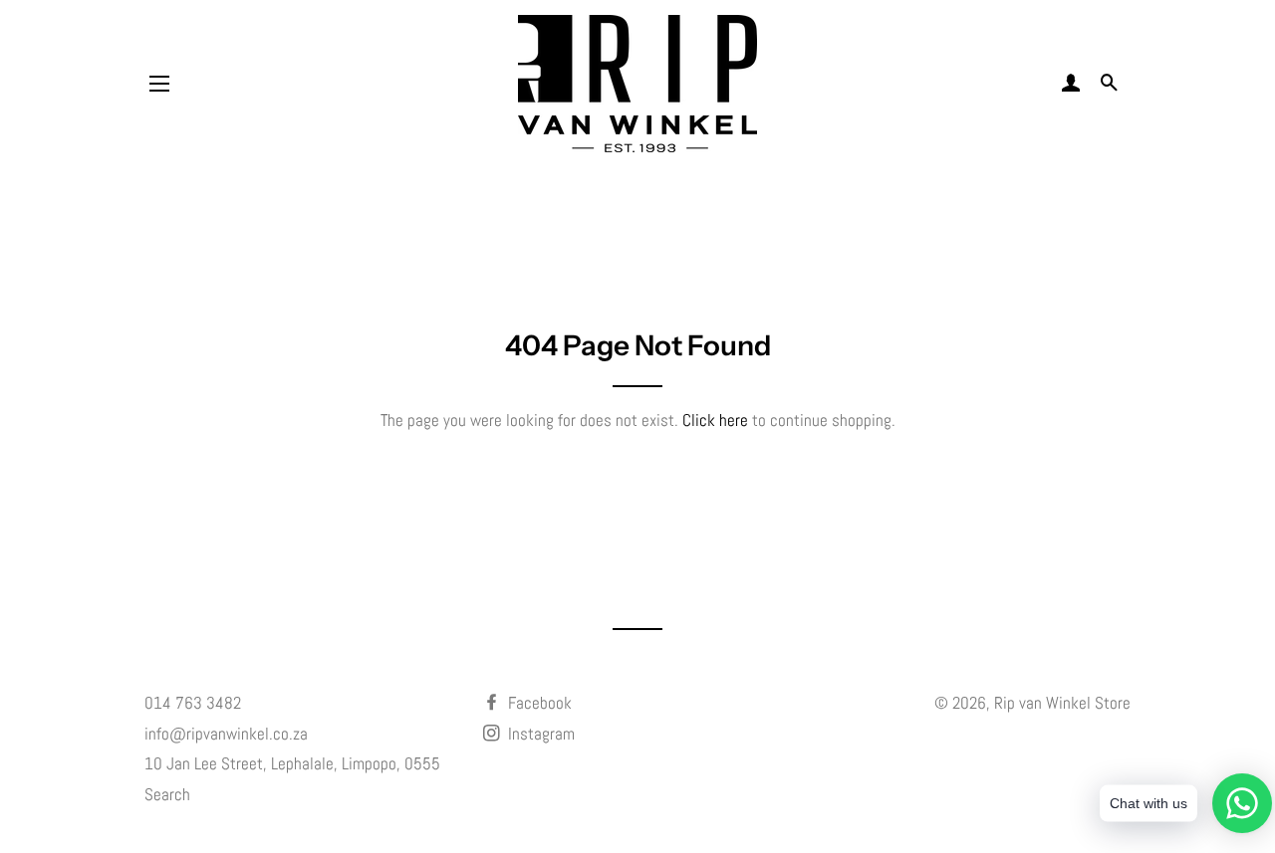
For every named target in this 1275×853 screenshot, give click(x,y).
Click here (715, 420)
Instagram (539, 734)
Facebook (538, 703)
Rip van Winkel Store (1062, 703)
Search (167, 794)
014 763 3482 (192, 703)
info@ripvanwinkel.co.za (226, 734)
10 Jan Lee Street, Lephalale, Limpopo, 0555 (292, 763)
